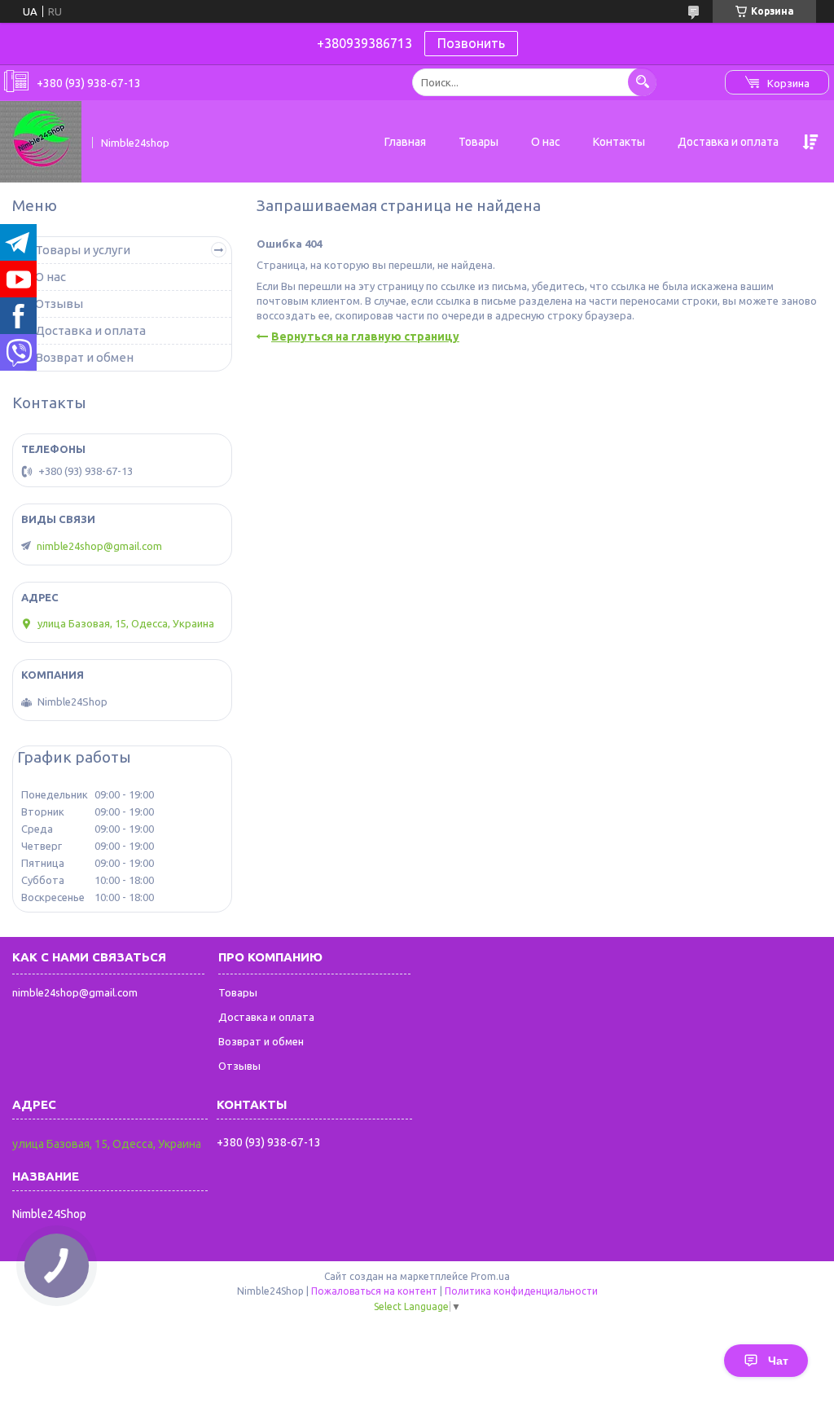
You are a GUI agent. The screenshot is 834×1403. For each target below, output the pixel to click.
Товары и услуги (82, 250)
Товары (478, 141)
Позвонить (471, 43)
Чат (778, 1360)
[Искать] (642, 82)
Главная (405, 141)
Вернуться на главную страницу (365, 336)
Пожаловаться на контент (374, 1291)
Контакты (619, 141)
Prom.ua (490, 1276)
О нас (545, 141)
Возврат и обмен (84, 357)
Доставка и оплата (728, 141)
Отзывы (59, 303)
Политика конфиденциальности (521, 1291)
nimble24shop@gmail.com (99, 546)
